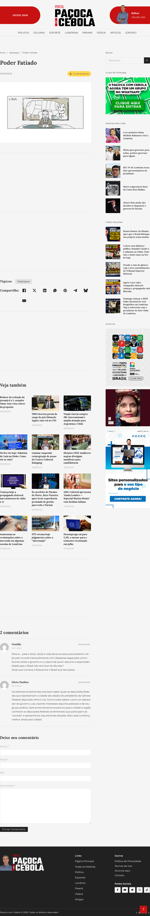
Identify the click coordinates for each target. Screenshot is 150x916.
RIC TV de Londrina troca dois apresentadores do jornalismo (136, 170)
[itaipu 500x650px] (128, 357)
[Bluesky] (85, 290)
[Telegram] (75, 290)
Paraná (87, 32)
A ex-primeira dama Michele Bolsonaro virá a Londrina (135, 135)
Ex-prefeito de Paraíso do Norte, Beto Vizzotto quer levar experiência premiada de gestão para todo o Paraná (45, 498)
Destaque (14, 52)
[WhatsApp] (55, 290)
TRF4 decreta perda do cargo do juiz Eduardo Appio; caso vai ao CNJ (44, 417)
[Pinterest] (65, 290)
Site (2, 772)
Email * (4, 759)
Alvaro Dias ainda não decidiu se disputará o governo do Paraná (134, 205)
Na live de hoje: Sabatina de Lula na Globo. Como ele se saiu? (13, 456)
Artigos (115, 32)
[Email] (24, 301)
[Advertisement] (45, 182)
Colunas (39, 32)
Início (3, 52)
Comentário (7, 785)
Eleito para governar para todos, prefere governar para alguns (136, 153)
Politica (23, 32)
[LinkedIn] (44, 290)
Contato (130, 32)
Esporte (54, 32)
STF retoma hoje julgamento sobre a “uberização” (42, 537)
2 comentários (81, 73)
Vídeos (101, 32)
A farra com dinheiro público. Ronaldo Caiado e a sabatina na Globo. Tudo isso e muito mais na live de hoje (136, 252)
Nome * (4, 746)
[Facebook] (24, 290)
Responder (84, 644)
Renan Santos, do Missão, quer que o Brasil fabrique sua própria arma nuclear (136, 234)
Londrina (71, 32)
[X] (34, 290)
